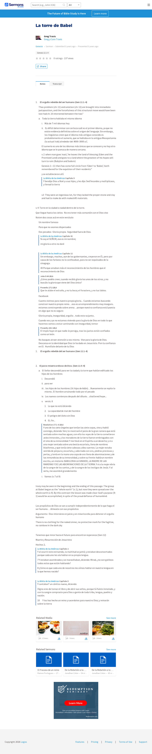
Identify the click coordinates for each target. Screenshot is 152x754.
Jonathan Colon (71, 673)
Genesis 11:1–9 (42, 53)
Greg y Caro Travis (53, 39)
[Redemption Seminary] (76, 700)
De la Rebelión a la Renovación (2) (109, 669)
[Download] (59, 638)
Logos (23, 741)
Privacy (108, 741)
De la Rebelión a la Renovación (80, 669)
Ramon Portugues (45, 673)
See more (111, 617)
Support (143, 741)
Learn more (100, 13)
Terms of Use (125, 741)
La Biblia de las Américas (54, 178)
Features (79, 741)
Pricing (94, 741)
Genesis (39, 46)
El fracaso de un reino (48, 669)
